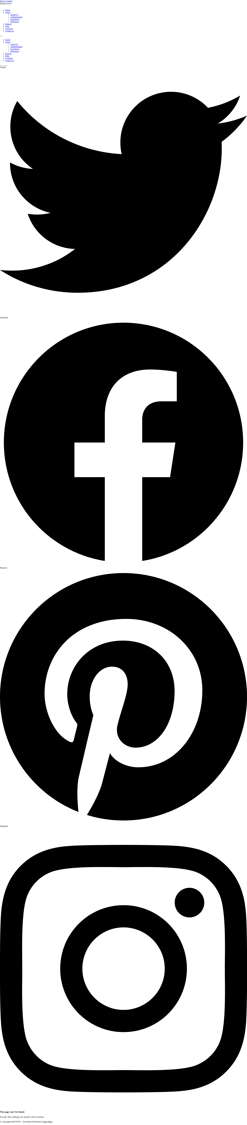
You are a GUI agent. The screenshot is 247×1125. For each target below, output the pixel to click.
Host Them (47, 1122)
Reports (8, 24)
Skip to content (6, 1)
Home (7, 10)
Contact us (9, 31)
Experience (14, 19)
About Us (14, 15)
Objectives (14, 22)
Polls (7, 26)
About (7, 12)
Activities (9, 29)
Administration (16, 17)
